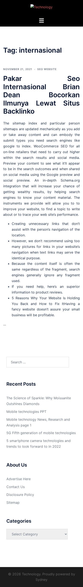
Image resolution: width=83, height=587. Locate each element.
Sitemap (13, 502)
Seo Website (47, 69)
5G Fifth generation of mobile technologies (41, 433)
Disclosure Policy (20, 494)
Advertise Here (18, 479)
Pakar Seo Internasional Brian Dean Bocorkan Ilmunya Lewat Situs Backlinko (41, 94)
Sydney (41, 579)
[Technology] (41, 8)
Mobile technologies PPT (26, 411)
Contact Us (15, 487)
